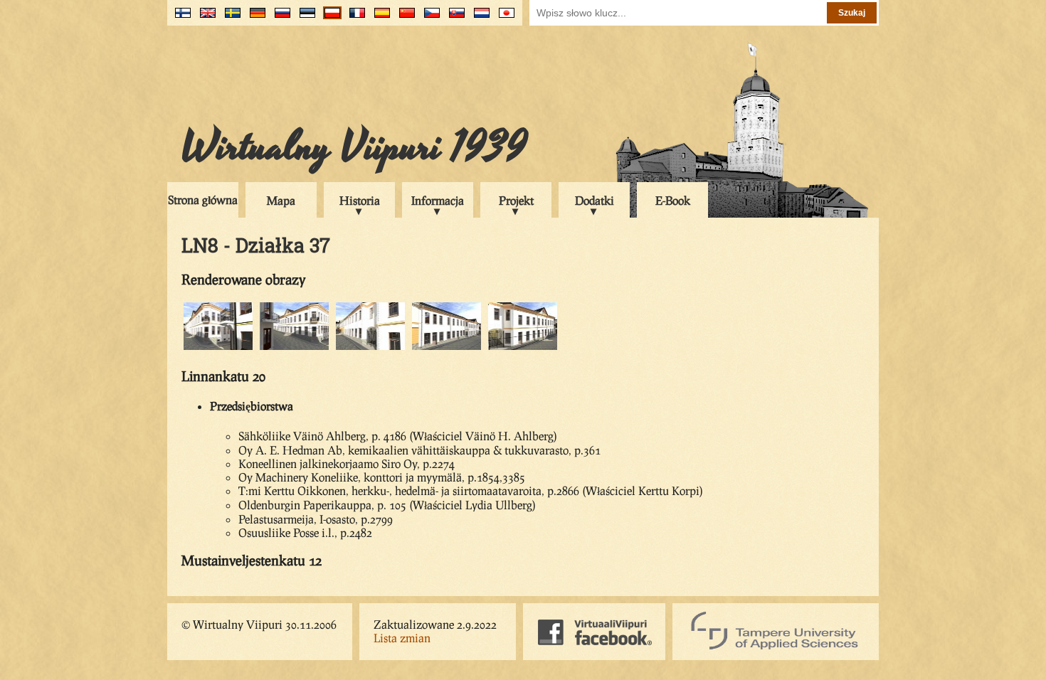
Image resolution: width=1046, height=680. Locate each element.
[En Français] (354, 18)
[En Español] (378, 18)
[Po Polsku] (329, 18)
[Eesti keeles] (304, 18)
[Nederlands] (478, 18)
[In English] (204, 18)
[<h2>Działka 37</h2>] (218, 347)
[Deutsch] (254, 18)
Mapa (281, 200)
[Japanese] (503, 18)
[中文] (403, 18)
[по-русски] (279, 18)
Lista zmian (402, 637)
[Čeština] (428, 18)
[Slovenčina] (453, 18)
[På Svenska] (229, 18)
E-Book (672, 200)
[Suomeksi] (179, 18)
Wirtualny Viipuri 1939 (354, 147)
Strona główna (203, 199)
